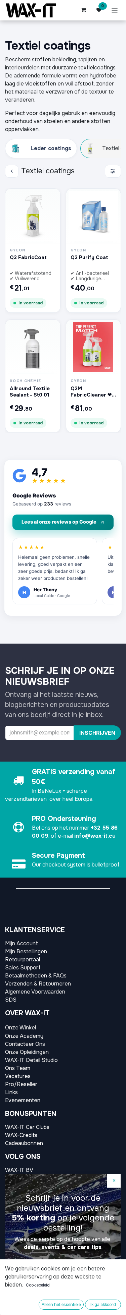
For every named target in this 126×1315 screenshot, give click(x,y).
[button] (97, 732)
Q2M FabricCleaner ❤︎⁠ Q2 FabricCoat (91, 392)
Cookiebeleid (38, 1285)
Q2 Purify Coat (89, 257)
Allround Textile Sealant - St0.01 (30, 392)
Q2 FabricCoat (28, 257)
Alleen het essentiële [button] (61, 1304)
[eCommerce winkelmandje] (83, 10)
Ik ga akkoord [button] (103, 1304)
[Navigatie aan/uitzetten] (114, 10)
